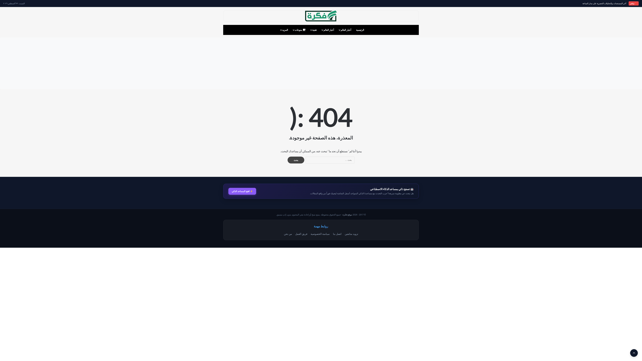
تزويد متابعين (351, 233)
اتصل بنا (337, 233)
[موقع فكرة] (321, 16)
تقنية (314, 29)
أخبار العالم (346, 29)
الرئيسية (360, 29)
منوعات (299, 29)
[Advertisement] (321, 63)
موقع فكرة (347, 214)
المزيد (285, 29)
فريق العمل (301, 233)
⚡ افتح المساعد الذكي (242, 191)
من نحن (288, 233)
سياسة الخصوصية (320, 233)
